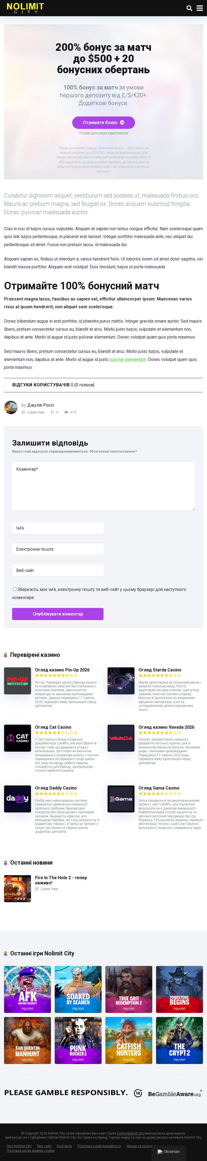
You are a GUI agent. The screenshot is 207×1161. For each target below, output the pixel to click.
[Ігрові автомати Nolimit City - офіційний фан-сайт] (25, 7)
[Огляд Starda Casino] (121, 692)
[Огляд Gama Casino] (121, 811)
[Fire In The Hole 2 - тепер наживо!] (17, 900)
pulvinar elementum (127, 359)
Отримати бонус (101, 122)
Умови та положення (143, 1146)
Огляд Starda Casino (160, 669)
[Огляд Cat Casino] (17, 750)
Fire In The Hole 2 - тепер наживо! (61, 880)
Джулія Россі (40, 405)
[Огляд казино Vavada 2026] (121, 750)
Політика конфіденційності (99, 1146)
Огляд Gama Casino (159, 788)
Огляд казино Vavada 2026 (166, 727)
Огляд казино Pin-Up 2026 (62, 669)
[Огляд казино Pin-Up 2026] (17, 692)
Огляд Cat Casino (53, 727)
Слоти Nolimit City (130, 1133)
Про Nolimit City (19, 1146)
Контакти (64, 1146)
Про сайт (44, 1146)
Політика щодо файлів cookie (30, 1151)
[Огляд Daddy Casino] (17, 811)
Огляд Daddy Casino (56, 788)
